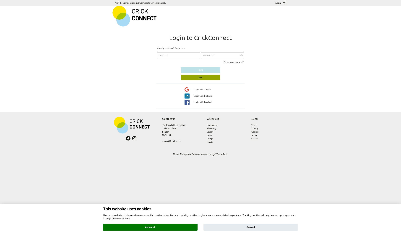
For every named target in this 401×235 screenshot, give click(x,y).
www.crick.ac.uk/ (158, 3)
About (254, 135)
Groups (210, 138)
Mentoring (211, 128)
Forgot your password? (234, 62)
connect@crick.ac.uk (171, 141)
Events (210, 142)
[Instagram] (134, 139)
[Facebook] (128, 139)
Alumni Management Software (186, 154)
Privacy (254, 128)
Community (212, 125)
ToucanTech (221, 154)
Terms (254, 125)
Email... (162, 55)
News (209, 135)
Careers (210, 132)
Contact (254, 138)
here (127, 218)
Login (278, 3)
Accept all (150, 227)
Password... (208, 55)
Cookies (254, 132)
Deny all (251, 227)
